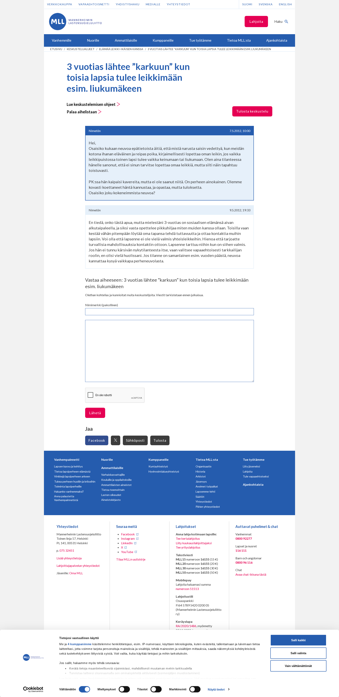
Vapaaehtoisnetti (93, 4)
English (285, 4)
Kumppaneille (159, 459)
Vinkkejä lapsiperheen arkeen (72, 476)
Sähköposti (135, 440)
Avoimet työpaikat (207, 486)
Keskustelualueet (81, 49)
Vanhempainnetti (66, 459)
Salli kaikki (298, 640)
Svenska (266, 4)
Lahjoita (256, 21)
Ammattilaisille (112, 468)
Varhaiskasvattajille (113, 474)
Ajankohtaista (253, 484)
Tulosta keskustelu (252, 111)
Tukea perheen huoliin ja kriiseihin (74, 481)
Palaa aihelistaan (82, 111)
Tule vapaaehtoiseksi (256, 476)
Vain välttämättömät (298, 666)
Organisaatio (203, 466)
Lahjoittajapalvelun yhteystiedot (78, 565)
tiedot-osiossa (182, 678)
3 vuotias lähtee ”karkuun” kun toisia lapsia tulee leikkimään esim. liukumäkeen (209, 49)
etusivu (56, 49)
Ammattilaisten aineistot (116, 484)
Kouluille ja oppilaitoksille (116, 479)
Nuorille (107, 459)
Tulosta (159, 440)
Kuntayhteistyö (158, 466)
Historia (200, 471)
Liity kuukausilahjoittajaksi (194, 543)
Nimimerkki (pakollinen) (101, 305)
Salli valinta (298, 653)
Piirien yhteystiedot (208, 506)
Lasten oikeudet (111, 494)
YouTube (127, 552)
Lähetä (95, 413)
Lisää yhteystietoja (69, 558)
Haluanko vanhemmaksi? (69, 491)
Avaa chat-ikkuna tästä (250, 574)
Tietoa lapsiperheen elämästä (72, 471)
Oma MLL (76, 573)
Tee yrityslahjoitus (188, 547)
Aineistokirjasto (111, 499)
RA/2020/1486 (186, 626)
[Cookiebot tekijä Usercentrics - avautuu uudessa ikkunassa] (33, 689)
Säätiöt (200, 496)
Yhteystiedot (178, 4)
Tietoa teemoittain (113, 489)
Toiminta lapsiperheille (68, 486)
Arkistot (201, 476)
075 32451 (66, 550)
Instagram (128, 538)
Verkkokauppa (59, 4)
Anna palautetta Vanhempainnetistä (66, 498)
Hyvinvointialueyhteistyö (164, 471)
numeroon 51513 (187, 589)
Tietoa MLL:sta (207, 459)
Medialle (153, 4)
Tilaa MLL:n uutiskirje (130, 559)
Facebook (96, 440)
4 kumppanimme (80, 644)
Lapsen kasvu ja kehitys (68, 466)
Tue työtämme (253, 459)
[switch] (124, 689)
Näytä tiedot (216, 689)
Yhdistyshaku (127, 4)
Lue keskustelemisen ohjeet (91, 104)
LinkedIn (127, 543)
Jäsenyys (201, 481)
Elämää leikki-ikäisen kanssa (121, 49)
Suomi (247, 4)
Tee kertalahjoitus (188, 538)
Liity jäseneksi (251, 466)
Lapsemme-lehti (205, 491)
